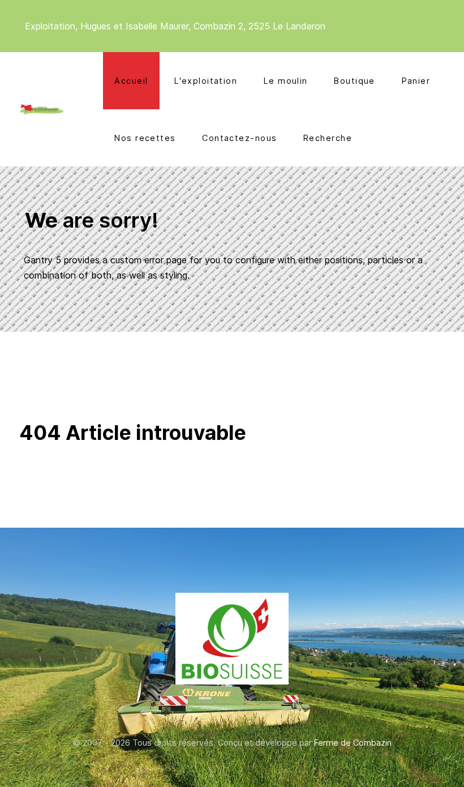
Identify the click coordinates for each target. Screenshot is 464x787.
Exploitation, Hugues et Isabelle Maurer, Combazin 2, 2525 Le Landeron (175, 26)
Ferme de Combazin (353, 742)
